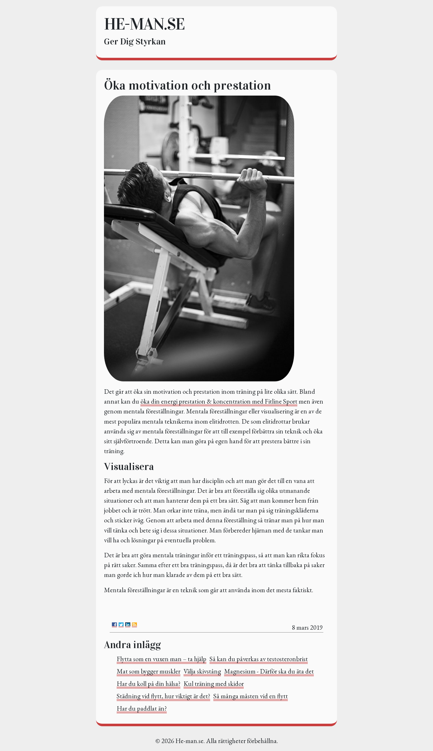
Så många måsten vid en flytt (250, 696)
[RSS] (134, 624)
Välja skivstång (202, 671)
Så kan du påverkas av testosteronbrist (259, 658)
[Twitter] (121, 624)
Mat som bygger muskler (148, 671)
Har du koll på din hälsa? (148, 683)
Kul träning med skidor (214, 683)
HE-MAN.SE (144, 24)
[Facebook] (114, 624)
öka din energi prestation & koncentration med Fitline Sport (218, 401)
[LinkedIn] (127, 624)
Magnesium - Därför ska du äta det (269, 671)
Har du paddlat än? (142, 708)
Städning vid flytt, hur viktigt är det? (163, 696)
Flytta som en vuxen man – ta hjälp (161, 658)
